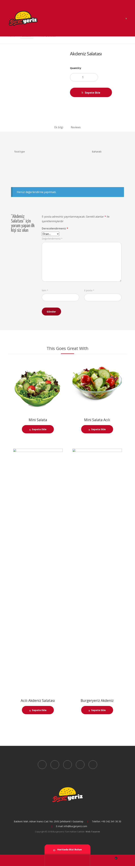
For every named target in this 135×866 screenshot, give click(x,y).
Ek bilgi (58, 127)
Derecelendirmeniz (55, 228)
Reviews (76, 127)
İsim (45, 290)
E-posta (89, 290)
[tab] (58, 127)
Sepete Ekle (92, 92)
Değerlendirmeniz (52, 238)
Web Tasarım (93, 831)
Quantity (75, 68)
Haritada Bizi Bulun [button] (69, 849)
